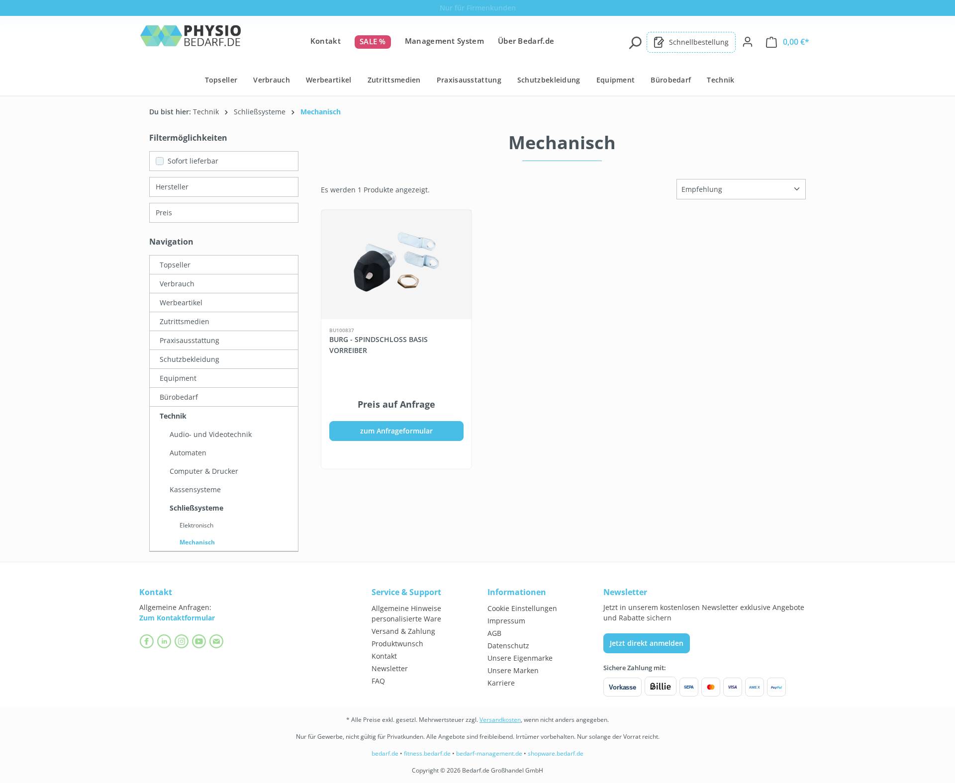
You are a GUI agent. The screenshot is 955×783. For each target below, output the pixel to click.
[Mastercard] (710, 687)
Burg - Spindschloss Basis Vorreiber (378, 345)
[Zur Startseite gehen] (190, 40)
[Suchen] (635, 42)
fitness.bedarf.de (427, 753)
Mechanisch (197, 542)
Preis (164, 212)
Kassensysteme (195, 489)
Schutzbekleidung (189, 359)
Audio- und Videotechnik (211, 434)
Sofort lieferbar (193, 161)
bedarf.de (385, 753)
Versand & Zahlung (403, 631)
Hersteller (172, 186)
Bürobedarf (179, 397)
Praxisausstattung (189, 340)
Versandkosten (500, 719)
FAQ (378, 681)
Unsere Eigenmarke (520, 658)
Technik (173, 416)
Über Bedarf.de (526, 41)
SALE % (373, 41)
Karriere (501, 683)
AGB (494, 633)
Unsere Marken (513, 670)
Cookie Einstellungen (522, 608)
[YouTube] (200, 641)
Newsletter (390, 668)
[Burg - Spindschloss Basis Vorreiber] (396, 264)
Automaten (188, 452)
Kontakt (325, 41)
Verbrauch (177, 283)
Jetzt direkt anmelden (646, 643)
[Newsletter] (217, 641)
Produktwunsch (397, 643)
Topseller (175, 264)
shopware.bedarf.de (555, 753)
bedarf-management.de (489, 753)
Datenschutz (508, 645)
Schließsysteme (196, 508)
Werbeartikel (181, 302)
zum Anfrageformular (396, 430)
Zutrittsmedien (184, 321)
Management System (444, 41)
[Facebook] (148, 641)
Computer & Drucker (204, 471)
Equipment (178, 378)
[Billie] (660, 687)
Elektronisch (196, 525)
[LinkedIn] (165, 641)
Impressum (506, 620)
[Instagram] (182, 641)
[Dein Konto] (748, 42)
